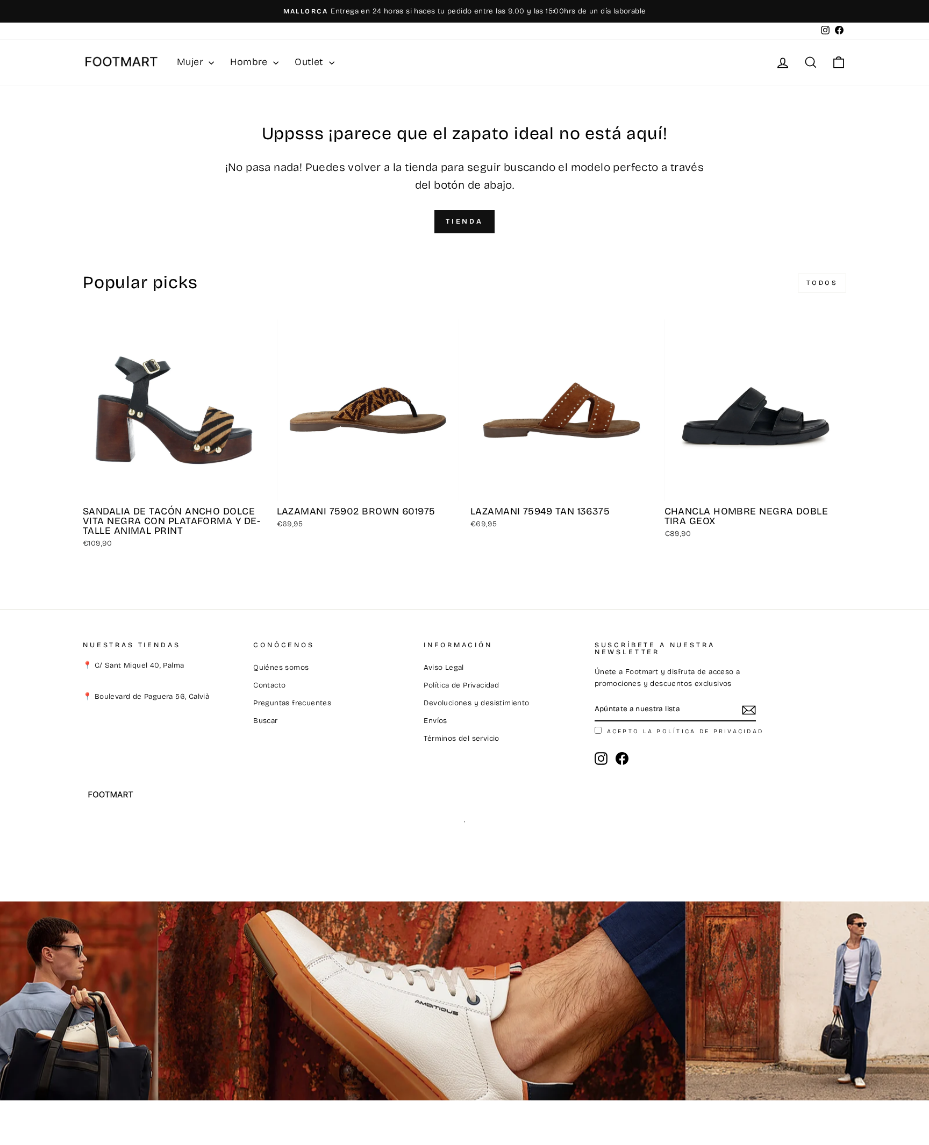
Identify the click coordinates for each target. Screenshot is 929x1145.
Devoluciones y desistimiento (476, 702)
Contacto (269, 685)
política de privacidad (709, 731)
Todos (822, 283)
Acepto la (685, 731)
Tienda (464, 221)
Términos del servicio (461, 738)
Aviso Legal (443, 667)
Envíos (435, 720)
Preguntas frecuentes (292, 702)
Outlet (310, 62)
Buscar (265, 720)
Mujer (191, 62)
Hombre (250, 62)
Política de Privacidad (461, 685)
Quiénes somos (281, 667)
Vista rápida (174, 488)
